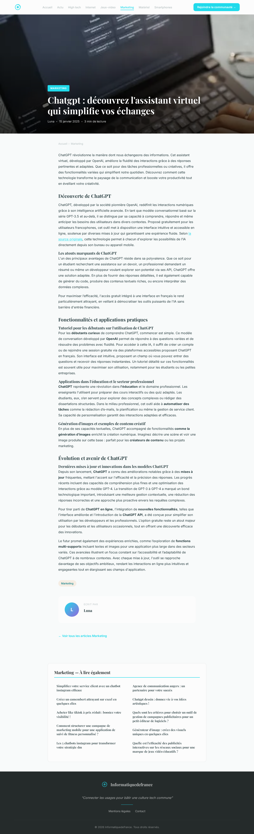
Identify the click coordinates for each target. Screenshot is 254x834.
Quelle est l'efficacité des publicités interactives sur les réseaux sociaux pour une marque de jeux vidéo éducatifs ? (164, 747)
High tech (74, 7)
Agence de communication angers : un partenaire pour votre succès (159, 688)
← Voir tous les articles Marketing (82, 636)
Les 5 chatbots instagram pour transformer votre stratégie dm (86, 745)
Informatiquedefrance (132, 784)
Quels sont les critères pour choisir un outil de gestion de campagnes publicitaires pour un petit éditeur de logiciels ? (165, 716)
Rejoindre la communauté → (216, 7)
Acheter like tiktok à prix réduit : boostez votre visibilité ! (89, 714)
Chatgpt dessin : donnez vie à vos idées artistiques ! (159, 701)
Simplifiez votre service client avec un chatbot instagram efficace (88, 688)
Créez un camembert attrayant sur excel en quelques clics (86, 701)
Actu (60, 7)
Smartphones (163, 7)
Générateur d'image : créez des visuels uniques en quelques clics (159, 732)
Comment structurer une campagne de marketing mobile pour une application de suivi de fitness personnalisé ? (86, 730)
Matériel (144, 7)
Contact (140, 811)
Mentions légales (119, 811)
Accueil (47, 7)
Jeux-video (108, 7)
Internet (91, 7)
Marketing (127, 7)
